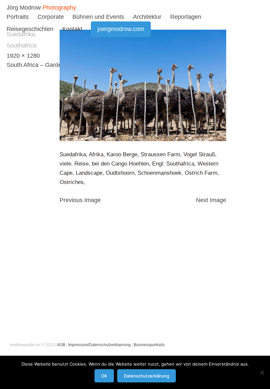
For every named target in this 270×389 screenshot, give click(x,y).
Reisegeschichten (30, 29)
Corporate (51, 17)
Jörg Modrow (24, 7)
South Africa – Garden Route (44, 65)
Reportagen (185, 17)
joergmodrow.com (120, 29)
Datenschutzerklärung (146, 375)
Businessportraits (149, 345)
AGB (61, 345)
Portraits (18, 17)
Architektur (147, 17)
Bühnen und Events (98, 17)
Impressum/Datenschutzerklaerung (99, 345)
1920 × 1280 (23, 55)
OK (104, 375)
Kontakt (72, 29)
